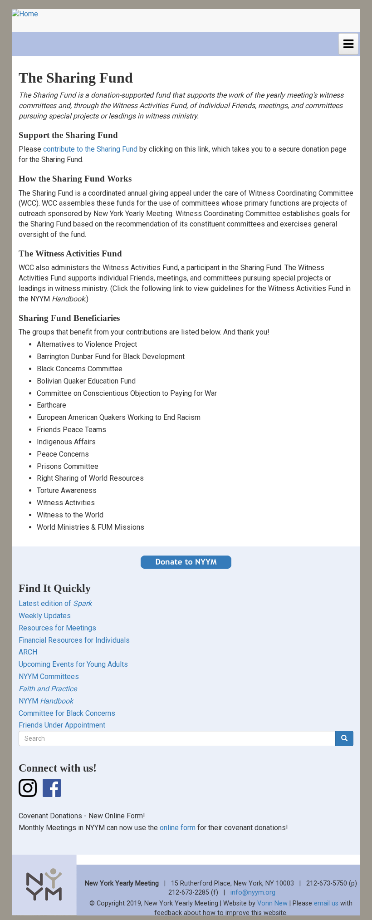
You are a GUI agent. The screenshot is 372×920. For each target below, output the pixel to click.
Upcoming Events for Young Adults (73, 664)
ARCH (28, 652)
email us (326, 903)
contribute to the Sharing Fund (90, 149)
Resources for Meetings (57, 628)
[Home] (28, 14)
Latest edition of (55, 603)
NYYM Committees (49, 676)
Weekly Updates (45, 615)
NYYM (46, 701)
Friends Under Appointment (62, 725)
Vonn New (272, 903)
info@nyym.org (252, 892)
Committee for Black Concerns (67, 713)
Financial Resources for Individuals (74, 640)
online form (178, 827)
